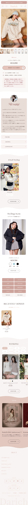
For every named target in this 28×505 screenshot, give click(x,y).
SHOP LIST (4, 460)
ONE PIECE (20, 279)
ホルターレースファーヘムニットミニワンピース (10, 383)
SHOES (8, 291)
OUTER (8, 287)
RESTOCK (8, 295)
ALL (8, 279)
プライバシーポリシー (6, 493)
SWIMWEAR (20, 287)
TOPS (8, 283)
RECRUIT (3, 470)
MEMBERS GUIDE (5, 467)
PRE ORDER (20, 295)
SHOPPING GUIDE (6, 464)
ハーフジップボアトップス (6, 329)
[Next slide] (23, 237)
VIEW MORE (13, 201)
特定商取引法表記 (22, 493)
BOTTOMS (20, 283)
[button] (25, 6)
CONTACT (4, 473)
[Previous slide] (4, 237)
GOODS (20, 291)
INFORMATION (5, 457)
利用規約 (15, 493)
